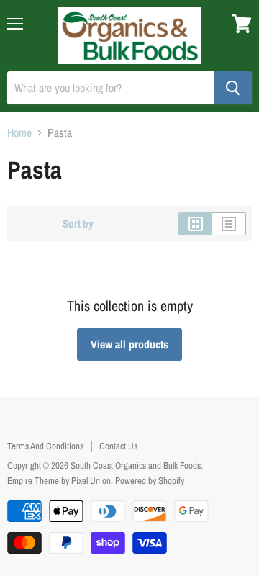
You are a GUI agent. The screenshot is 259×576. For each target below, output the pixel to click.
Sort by (78, 223)
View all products (129, 344)
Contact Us (118, 446)
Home (19, 132)
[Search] (233, 87)
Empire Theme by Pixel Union (59, 480)
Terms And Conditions (45, 446)
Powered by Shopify (149, 480)
